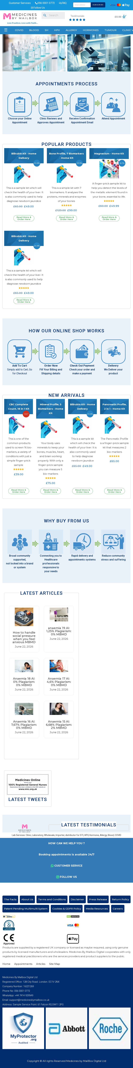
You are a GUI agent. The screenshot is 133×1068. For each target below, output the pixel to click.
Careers (118, 908)
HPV (57, 30)
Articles (40, 963)
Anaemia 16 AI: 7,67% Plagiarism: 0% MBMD (24, 725)
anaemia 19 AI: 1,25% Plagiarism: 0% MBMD (58, 631)
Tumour (110, 30)
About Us (27, 899)
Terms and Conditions (52, 899)
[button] (41, 746)
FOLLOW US (68, 876)
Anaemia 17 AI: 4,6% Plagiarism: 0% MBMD (59, 682)
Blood (34, 30)
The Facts (10, 899)
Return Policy (120, 899)
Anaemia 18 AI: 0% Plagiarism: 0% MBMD (24, 682)
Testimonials (77, 16)
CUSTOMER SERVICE (68, 865)
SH (46, 30)
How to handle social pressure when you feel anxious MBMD (24, 637)
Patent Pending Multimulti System (26, 908)
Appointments (23, 963)
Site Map (54, 963)
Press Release (98, 899)
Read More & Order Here (24, 218)
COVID (19, 30)
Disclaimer (77, 899)
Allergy (71, 30)
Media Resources (97, 908)
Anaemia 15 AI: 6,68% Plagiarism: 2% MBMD (59, 725)
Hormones (91, 30)
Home (6, 963)
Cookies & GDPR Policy (66, 908)
